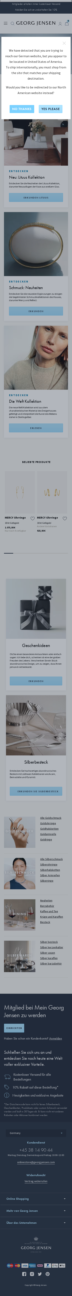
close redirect (64, 43)
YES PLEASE (50, 109)
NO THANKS (22, 109)
